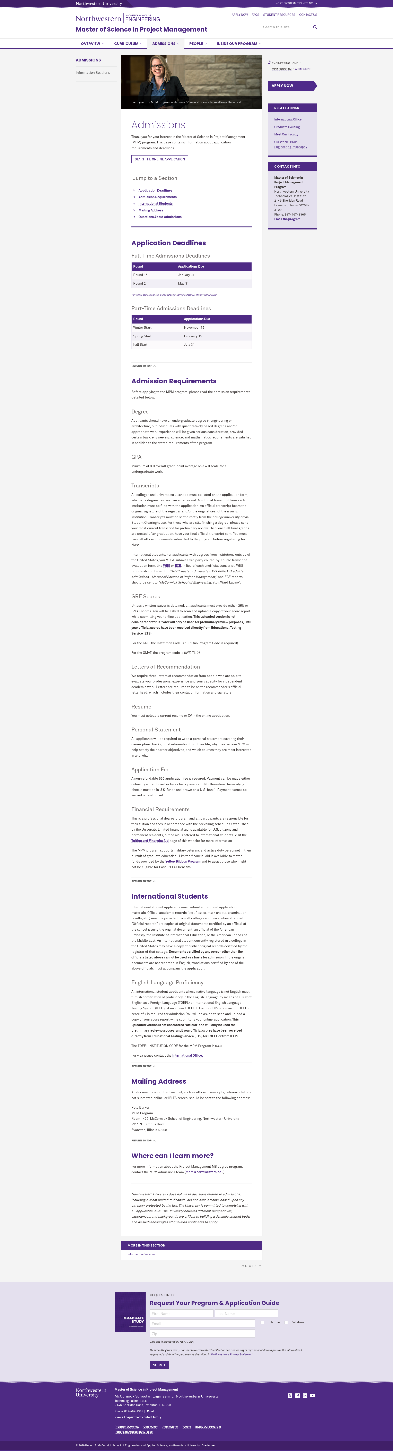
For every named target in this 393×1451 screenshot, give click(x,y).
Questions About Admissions (160, 217)
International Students (156, 203)
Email (151, 1411)
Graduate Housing (287, 127)
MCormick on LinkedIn (305, 1395)
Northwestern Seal (95, 1399)
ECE (178, 565)
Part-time (297, 1322)
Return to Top (141, 366)
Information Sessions (93, 73)
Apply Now (240, 15)
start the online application (160, 159)
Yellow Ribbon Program (183, 861)
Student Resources (279, 15)
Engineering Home (285, 63)
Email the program (287, 219)
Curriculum (126, 43)
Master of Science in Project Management (141, 29)
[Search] (315, 27)
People (196, 43)
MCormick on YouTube (312, 1395)
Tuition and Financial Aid (150, 840)
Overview (90, 43)
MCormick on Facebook (297, 1395)
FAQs (255, 15)
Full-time (273, 1322)
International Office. (187, 1055)
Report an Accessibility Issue (134, 1432)
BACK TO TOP (248, 1266)
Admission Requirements (158, 197)
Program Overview (127, 1426)
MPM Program (281, 69)
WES (166, 565)
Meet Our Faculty (286, 134)
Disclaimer (209, 1445)
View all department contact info (136, 1417)
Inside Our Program (237, 43)
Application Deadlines (155, 190)
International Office (288, 119)
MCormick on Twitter (289, 1395)
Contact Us (308, 15)
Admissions (163, 43)
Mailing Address (151, 210)
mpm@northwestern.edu (204, 1172)
